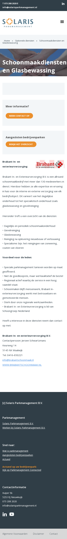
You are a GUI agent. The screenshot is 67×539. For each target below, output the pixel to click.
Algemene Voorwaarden (14, 533)
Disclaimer (38, 533)
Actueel (6, 459)
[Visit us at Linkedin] (63, 3)
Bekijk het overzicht (21, 144)
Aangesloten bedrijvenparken (17, 455)
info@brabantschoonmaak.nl (18, 360)
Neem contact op (19, 115)
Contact (53, 533)
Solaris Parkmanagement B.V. (18, 423)
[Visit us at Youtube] (11, 514)
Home (7, 40)
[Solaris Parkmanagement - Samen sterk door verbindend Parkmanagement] (25, 23)
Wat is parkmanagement (15, 450)
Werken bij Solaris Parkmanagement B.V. (23, 427)
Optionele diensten (24, 40)
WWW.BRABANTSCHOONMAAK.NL (22, 364)
